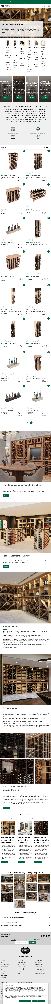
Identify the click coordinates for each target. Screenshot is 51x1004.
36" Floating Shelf (5, 244)
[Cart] (46, 6)
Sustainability (4, 969)
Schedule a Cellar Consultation (25, 982)
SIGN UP (32, 942)
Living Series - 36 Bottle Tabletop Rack (8, 278)
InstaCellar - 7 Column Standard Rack (33, 311)
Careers (3, 973)
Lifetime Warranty (5, 968)
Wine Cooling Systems (23, 968)
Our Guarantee (4, 966)
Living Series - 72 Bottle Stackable (8, 177)
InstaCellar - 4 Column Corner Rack (33, 244)
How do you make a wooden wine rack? (41, 840)
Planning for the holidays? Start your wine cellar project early (34, 1)
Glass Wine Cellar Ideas (40, 968)
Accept (24, 1000)
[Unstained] (2, 173)
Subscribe (13, 940)
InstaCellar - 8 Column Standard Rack (33, 345)
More (19, 973)
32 (27, 422)
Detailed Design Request (40, 973)
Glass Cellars (20, 971)
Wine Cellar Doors (22, 969)
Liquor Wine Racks (22, 966)
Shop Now (6, 97)
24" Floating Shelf (5, 378)
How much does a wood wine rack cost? (9, 840)
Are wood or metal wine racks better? (24, 840)
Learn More (6, 808)
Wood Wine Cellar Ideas (40, 971)
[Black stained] (35, 173)
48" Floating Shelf (5, 412)
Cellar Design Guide (39, 964)
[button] (44, 6)
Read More (4, 862)
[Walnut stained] (33, 173)
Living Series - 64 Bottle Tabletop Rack (8, 211)
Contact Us (3, 977)
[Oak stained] (29, 173)
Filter (4, 147)
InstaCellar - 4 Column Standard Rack (9, 345)
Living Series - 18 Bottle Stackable (33, 210)
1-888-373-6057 (29, 3)
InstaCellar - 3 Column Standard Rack (9, 311)
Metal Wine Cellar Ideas (40, 969)
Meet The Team (4, 971)
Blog (2, 991)
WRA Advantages (5, 964)
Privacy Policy (13, 997)
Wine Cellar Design (39, 966)
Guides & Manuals (5, 982)
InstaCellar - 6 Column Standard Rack (33, 278)
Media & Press (4, 975)
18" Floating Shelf (29, 412)
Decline (38, 1000)
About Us (3, 962)
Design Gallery (38, 962)
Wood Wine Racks (22, 962)
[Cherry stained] (31, 173)
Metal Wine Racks (22, 964)
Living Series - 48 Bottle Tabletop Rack (33, 379)
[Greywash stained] (38, 173)
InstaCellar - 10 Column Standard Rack (33, 178)
